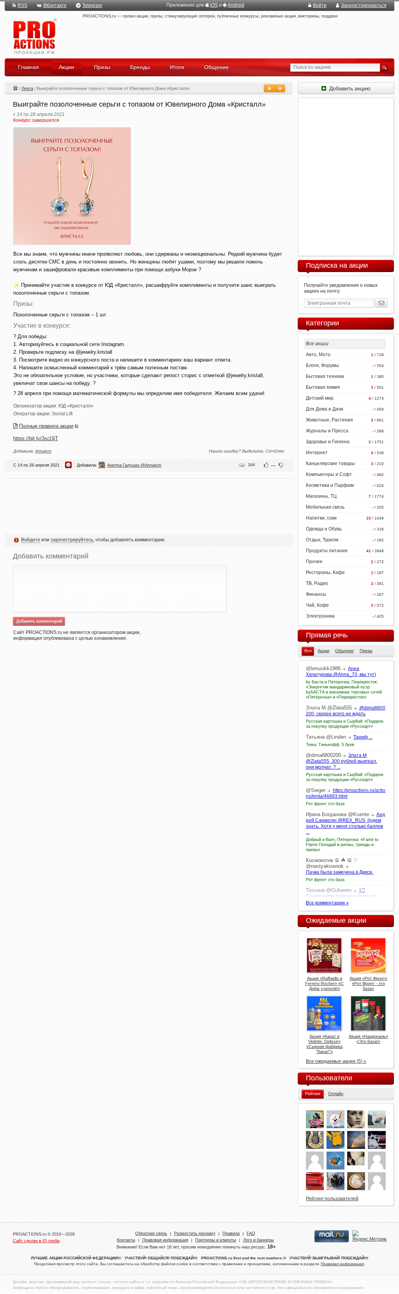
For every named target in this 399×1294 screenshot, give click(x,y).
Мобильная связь (325, 507)
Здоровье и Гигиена (328, 441)
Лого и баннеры (258, 1240)
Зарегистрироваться (364, 5)
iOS (214, 5)
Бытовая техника (325, 376)
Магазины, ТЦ (321, 496)
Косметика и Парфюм (330, 485)
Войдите (30, 540)
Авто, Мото (318, 354)
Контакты (126, 1240)
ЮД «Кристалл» (76, 406)
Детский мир (320, 398)
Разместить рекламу (194, 1233)
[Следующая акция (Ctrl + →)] (279, 88)
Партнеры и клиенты (215, 1240)
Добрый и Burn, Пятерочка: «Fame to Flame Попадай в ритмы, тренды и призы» (342, 844)
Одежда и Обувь (324, 529)
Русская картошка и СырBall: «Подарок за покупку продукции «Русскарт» (344, 724)
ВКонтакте (55, 5)
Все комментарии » (327, 903)
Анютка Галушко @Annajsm (134, 465)
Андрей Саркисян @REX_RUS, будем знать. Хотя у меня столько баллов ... (345, 823)
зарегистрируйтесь (72, 540)
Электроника (320, 616)
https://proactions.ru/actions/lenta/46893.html (345, 793)
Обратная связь (151, 1233)
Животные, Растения (329, 420)
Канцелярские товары (330, 463)
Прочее (314, 561)
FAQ (251, 1233)
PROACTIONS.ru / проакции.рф (34, 36)
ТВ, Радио (317, 583)
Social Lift (62, 413)
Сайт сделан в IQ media (36, 1240)
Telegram (92, 5)
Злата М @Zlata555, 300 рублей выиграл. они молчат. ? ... (341, 761)
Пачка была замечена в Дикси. (339, 872)
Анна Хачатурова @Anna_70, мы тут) (341, 671)
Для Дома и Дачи (324, 409)
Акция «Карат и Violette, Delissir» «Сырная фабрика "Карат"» (324, 1044)
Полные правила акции (46, 426)
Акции (15, 87)
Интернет (317, 452)
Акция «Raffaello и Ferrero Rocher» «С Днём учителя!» (324, 983)
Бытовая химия (323, 387)
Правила (231, 1233)
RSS (22, 5)
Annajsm (43, 451)
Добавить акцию (348, 88)
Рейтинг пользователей (332, 1198)
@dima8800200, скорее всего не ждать (345, 710)
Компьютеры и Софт (329, 474)
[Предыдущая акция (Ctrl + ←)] (269, 88)
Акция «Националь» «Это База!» (368, 1039)
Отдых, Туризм (322, 540)
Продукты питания (327, 550)
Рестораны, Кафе (325, 572)
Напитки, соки (321, 518)
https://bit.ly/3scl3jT (35, 438)
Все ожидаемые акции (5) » (336, 1061)
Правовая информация (165, 1240)
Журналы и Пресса (327, 431)
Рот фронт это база (325, 803)
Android (236, 5)
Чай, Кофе (317, 605)
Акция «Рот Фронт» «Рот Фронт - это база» (368, 983)
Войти (320, 5)
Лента (27, 88)
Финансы (316, 594)
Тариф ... (363, 737)
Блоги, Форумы (322, 365)
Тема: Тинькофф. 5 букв (330, 744)
